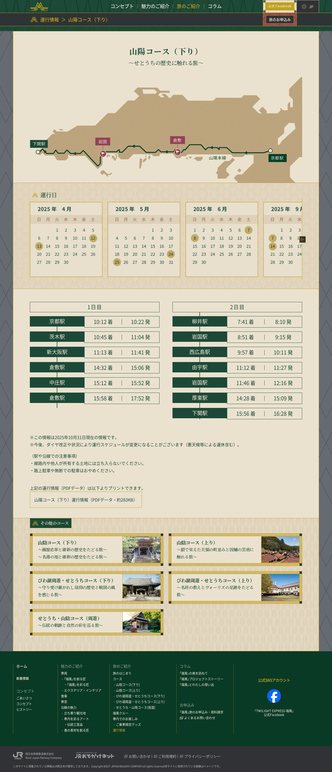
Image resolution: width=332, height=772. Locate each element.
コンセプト (24, 704)
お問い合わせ (139, 756)
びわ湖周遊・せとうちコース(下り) (140, 696)
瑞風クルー (120, 713)
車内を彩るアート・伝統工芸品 (76, 722)
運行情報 (49, 19)
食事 (64, 696)
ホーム (21, 666)
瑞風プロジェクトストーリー (201, 679)
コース (117, 679)
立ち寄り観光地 (75, 713)
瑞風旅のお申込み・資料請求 (201, 712)
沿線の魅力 (69, 707)
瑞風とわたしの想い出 (197, 684)
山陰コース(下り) (128, 684)
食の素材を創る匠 (76, 730)
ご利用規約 (167, 756)
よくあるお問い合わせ (199, 718)
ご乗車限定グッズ (128, 724)
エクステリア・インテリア (82, 690)
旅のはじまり (122, 673)
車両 (64, 673)
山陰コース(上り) (128, 690)
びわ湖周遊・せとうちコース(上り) (140, 701)
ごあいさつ (24, 698)
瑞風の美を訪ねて (194, 673)
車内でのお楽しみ (125, 719)
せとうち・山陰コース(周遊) (135, 707)
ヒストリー (24, 709)
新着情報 (22, 678)
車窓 (64, 701)
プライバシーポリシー (202, 756)
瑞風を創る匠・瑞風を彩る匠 (76, 682)
